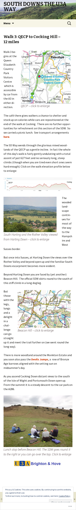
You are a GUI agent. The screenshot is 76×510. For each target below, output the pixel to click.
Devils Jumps (39, 359)
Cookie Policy (64, 496)
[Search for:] (69, 23)
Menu (7, 23)
